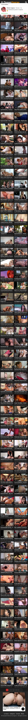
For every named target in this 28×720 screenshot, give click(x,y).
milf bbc (21, 31)
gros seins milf (22, 393)
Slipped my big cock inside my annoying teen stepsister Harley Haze (20, 538)
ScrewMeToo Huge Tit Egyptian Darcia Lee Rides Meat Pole (20, 301)
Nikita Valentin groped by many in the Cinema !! (7, 674)
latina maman (22, 359)
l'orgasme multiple (5, 178)
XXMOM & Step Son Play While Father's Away (7, 572)
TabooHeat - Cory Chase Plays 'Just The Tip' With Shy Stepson (7, 425)
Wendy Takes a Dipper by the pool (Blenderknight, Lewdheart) (7, 278)
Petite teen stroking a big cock (20, 437)
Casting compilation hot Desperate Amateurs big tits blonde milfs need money (7, 651)
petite (15, 110)
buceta (6, 415)
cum (2, 167)
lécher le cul (23, 551)
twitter (17, 223)
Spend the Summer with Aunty (7, 30)
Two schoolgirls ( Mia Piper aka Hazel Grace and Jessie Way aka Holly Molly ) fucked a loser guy (7, 357)
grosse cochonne (12, 653)
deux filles (25, 585)
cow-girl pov (24, 122)
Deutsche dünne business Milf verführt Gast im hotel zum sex (20, 459)
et (14, 336)
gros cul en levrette (6, 54)
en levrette (19, 65)
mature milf (23, 144)
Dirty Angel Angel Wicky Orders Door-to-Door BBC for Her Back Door (20, 19)
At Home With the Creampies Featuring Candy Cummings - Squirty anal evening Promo (20, 572)
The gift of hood (4, 516)
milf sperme (17, 88)
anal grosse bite (10, 607)
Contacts (18, 713)
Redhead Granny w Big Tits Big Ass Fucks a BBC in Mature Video (7, 143)
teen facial (16, 438)
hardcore (5, 43)
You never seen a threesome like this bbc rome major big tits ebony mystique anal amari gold (20, 470)
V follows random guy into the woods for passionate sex (7, 41)
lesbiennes (18, 562)
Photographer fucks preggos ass (20, 595)
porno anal (16, 20)
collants (6, 585)
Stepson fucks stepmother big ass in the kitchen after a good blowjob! (7, 132)
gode (2, 641)
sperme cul (3, 506)
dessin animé (4, 528)
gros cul (24, 65)
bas (23, 438)
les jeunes (22, 156)
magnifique (13, 596)
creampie (16, 31)
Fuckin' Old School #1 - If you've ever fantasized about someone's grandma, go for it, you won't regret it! (20, 685)
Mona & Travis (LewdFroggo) (20, 86)
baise (24, 381)
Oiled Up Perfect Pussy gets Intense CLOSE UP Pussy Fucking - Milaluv (7, 470)
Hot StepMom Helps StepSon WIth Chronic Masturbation (20, 493)
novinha (16, 178)
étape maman (11, 156)
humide (5, 167)
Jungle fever (4, 233)
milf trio (2, 212)
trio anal (16, 472)
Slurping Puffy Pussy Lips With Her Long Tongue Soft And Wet (7, 583)
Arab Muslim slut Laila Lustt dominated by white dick (7, 75)
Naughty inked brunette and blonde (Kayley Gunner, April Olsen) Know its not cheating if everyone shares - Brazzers (20, 561)
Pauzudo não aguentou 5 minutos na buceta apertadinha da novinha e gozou (20, 177)
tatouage (7, 88)
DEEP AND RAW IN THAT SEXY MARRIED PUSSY (20, 30)
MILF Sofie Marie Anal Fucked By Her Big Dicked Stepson (20, 245)
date (2, 257)
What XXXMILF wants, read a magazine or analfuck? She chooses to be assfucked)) (7, 199)
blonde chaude (4, 653)
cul (25, 20)
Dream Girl (3, 301)
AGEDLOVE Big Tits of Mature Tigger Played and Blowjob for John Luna (20, 53)
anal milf (16, 574)
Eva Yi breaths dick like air (7, 617)
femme (2, 381)
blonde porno (23, 653)
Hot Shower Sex (4, 346)
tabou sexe (12, 427)
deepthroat (6, 359)
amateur (21, 133)
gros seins (5, 156)
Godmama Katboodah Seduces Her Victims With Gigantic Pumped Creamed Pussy (20, 629)
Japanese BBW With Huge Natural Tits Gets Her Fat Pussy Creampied (20, 98)
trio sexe (16, 607)
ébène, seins (9, 483)
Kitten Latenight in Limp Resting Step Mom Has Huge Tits (7, 154)
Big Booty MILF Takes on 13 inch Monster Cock (7, 120)
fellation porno (11, 246)
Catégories (12, 713)
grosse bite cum (11, 280)
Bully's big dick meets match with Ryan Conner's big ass (20, 640)
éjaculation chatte (5, 223)
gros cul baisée (13, 517)
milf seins (3, 31)
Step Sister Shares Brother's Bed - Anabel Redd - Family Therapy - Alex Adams (20, 380)
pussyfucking (10, 167)
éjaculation (3, 235)
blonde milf (3, 574)
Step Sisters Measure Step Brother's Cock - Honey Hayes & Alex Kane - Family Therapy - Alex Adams (7, 403)
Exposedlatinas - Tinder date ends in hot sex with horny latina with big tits (20, 233)
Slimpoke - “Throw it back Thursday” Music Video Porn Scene (7, 504)
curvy (11, 201)
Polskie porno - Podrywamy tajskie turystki (7, 188)
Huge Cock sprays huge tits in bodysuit (7, 369)
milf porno (21, 348)
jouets (6, 212)
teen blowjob (4, 619)
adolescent (3, 348)
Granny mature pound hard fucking (7, 324)
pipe (2, 110)
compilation (3, 607)
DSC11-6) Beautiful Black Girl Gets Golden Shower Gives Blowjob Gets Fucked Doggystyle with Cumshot (20, 154)
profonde (20, 427)
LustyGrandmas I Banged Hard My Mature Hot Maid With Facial (7, 222)
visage (15, 43)
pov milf (7, 31)
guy (1, 43)
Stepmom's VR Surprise (6, 662)
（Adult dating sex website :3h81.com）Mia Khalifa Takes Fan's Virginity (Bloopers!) (20, 504)
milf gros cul (17, 144)
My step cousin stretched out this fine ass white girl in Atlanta (7, 538)
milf (21, 20)
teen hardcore (4, 438)
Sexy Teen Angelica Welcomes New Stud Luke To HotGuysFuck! (20, 109)
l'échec (25, 506)
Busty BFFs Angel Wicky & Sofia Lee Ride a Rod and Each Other (20, 651)
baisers (9, 314)
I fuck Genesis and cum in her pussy (7, 550)
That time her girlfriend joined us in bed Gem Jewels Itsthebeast (7, 459)
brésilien (3, 88)
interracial (16, 156)
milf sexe (3, 427)
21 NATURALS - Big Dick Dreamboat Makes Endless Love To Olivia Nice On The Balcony (20, 211)
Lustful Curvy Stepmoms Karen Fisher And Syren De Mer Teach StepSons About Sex (20, 662)
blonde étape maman (19, 201)
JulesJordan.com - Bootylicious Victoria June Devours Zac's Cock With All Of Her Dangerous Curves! (20, 425)
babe (15, 212)
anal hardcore (4, 246)
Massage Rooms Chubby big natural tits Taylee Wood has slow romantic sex (7, 267)
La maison (6, 713)
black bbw (16, 370)
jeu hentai (21, 404)
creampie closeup (5, 472)
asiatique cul (22, 269)
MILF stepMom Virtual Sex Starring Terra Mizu (20, 527)
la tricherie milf (24, 619)
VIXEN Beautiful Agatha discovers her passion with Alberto (20, 516)
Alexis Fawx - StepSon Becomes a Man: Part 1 (20, 120)
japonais (9, 43)
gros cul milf (22, 596)
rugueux (23, 43)
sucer (21, 257)
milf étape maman (18, 483)
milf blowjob (22, 675)
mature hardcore (21, 54)
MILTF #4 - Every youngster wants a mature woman (20, 290)
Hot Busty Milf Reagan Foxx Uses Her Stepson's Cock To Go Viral (20, 64)
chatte (3, 551)
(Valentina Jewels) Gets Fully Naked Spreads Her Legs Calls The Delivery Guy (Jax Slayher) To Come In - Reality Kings (20, 550)
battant (7, 427)
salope (24, 257)
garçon (23, 77)
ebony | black (11, 212)
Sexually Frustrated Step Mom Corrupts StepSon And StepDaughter (20, 188)
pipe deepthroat (21, 212)
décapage (25, 449)
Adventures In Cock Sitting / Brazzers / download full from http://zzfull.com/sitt (7, 312)
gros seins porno (13, 99)
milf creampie (17, 122)
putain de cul (7, 461)
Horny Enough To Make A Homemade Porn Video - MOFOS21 (20, 346)
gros (23, 20)
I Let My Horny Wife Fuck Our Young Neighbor (7, 380)
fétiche (11, 88)
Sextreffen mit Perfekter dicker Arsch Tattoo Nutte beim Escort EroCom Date (7, 391)
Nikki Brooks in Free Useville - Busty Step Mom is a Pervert (7, 561)
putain (19, 43)
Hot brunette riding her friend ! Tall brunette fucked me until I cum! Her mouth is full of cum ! (7, 685)
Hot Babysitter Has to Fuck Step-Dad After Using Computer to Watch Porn (20, 278)
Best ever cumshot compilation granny (7, 606)
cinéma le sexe (9, 675)
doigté (2, 291)
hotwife (25, 31)
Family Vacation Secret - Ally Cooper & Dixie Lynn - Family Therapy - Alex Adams (20, 606)
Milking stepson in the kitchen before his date (7, 256)
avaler (4, 77)
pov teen (22, 280)
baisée (2, 359)
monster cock (4, 20)
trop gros (9, 20)
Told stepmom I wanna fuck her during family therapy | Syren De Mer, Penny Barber (20, 448)
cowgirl (25, 133)
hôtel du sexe (17, 461)
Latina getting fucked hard (20, 312)
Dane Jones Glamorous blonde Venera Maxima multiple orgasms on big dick (7, 177)
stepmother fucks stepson (7, 133)
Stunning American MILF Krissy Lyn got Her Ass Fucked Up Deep (7, 245)
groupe (12, 190)
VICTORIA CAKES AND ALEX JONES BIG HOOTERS (7, 482)
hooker (11, 393)
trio (27, 257)
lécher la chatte (4, 122)
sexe (2, 314)
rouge (9, 144)
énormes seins (23, 99)
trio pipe (20, 77)
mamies (11, 110)
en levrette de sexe (5, 449)
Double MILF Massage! (19, 583)
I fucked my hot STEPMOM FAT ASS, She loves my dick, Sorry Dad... (20, 357)
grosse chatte (23, 223)
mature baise (8, 494)
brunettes (25, 427)
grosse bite (5, 110)
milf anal (21, 574)
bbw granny (7, 291)
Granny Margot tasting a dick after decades (7, 290)
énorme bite (8, 370)
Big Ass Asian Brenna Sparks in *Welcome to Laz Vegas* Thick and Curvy (20, 335)
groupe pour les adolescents (7, 404)
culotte (2, 585)
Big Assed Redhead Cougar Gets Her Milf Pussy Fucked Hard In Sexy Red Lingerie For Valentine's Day (20, 165)
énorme (2, 144)
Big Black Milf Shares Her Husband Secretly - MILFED (20, 369)
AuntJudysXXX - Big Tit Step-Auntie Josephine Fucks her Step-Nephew (7, 493)
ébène (23, 370)
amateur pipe (21, 110)
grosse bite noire (4, 99)
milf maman (17, 619)
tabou (25, 528)
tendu (2, 540)
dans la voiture (17, 235)
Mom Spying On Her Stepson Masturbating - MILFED (20, 617)
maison (5, 257)
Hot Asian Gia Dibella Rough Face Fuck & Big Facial (20, 41)
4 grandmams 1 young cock (7, 109)
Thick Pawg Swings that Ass (20, 324)
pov (23, 314)
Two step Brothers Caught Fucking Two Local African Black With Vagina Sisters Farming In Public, (7, 165)
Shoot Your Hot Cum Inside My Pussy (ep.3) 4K (7, 335)
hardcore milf (17, 167)
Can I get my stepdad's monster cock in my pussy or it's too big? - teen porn (7, 19)
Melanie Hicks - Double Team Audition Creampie (20, 75)
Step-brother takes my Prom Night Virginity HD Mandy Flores (7, 595)
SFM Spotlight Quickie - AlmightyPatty (7, 527)
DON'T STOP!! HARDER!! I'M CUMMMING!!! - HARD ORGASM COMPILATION (7, 211)
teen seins (8, 348)
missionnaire (9, 77)
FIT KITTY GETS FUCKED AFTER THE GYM (7, 629)
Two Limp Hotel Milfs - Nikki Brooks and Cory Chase (20, 391)
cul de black (3, 65)
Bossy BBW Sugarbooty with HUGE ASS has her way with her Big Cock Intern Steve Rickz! (7, 448)
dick (1, 77)
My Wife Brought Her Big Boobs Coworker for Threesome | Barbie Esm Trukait (20, 256)
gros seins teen (22, 540)
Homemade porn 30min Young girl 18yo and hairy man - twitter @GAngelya (20, 222)
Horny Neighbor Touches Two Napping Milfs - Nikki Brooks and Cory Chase (20, 482)
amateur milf (6, 201)
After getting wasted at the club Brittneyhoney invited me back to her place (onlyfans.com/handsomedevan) (7, 64)
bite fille (11, 540)
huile (18, 585)
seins (6, 144)
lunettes (16, 506)
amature (8, 686)
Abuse (22, 713)
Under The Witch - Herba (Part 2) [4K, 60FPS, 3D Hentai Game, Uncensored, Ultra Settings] (20, 403)
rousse (16, 381)
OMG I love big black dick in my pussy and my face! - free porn (7, 98)
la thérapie (19, 449)
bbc (12, 461)
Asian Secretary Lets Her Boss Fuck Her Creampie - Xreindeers (20, 132)
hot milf (16, 348)
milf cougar (24, 167)
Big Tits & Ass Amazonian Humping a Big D (7, 86)
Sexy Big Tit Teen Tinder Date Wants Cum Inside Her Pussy (20, 414)
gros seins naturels (5, 269)
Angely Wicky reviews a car (20, 674)
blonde (16, 494)
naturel (11, 381)
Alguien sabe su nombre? (20, 267)
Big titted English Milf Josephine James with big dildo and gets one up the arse (7, 640)
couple (2, 302)
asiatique (16, 269)
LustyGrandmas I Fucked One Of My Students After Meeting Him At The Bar (20, 143)
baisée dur (16, 314)
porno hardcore (18, 190)
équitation (24, 517)
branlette (8, 65)
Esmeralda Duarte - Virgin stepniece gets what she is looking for (7, 437)
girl (15, 223)
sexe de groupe (24, 607)
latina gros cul (22, 178)
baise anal (3, 190)
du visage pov (4, 630)
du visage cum (17, 517)
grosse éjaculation (12, 122)
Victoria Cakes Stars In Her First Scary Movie (7, 53)
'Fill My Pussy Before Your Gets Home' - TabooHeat (20, 199)
